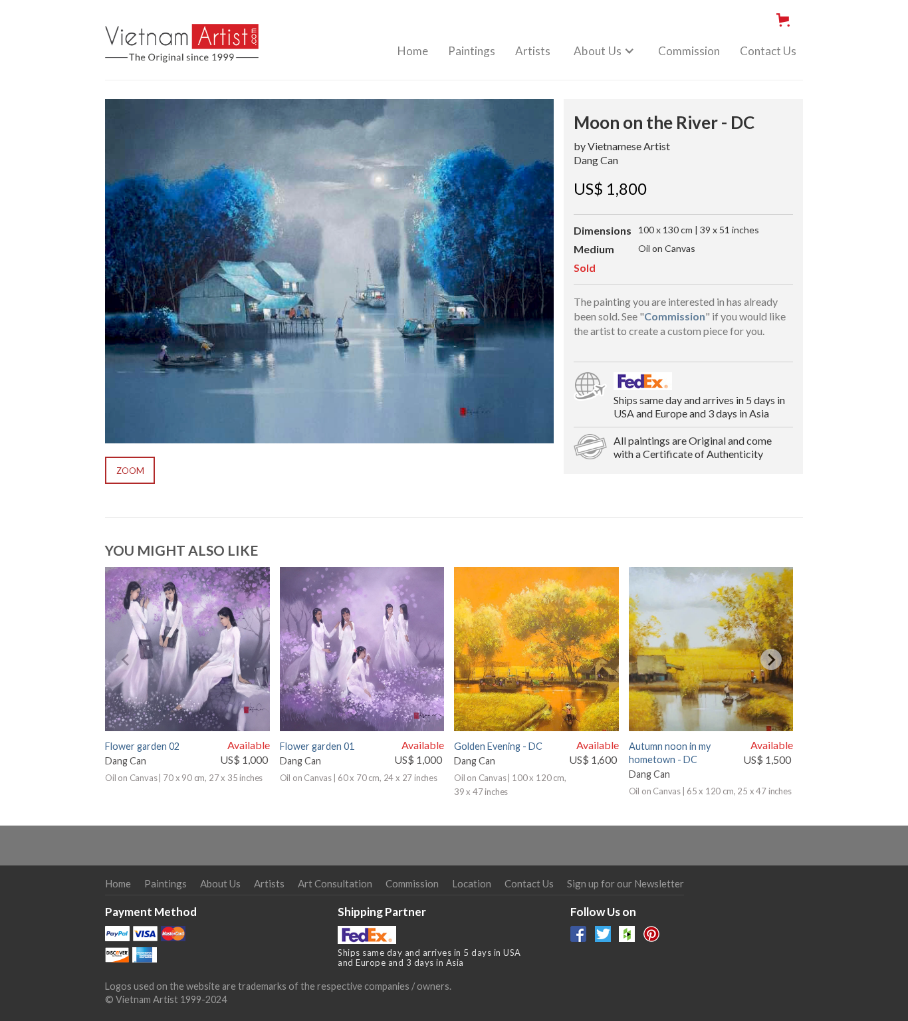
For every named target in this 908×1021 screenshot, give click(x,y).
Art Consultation (335, 883)
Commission (689, 51)
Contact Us (768, 51)
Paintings (471, 51)
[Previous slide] (126, 659)
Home (412, 51)
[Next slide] (771, 659)
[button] (785, 20)
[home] (182, 36)
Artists (532, 51)
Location (471, 883)
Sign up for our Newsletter (625, 883)
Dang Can (596, 160)
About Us (220, 883)
